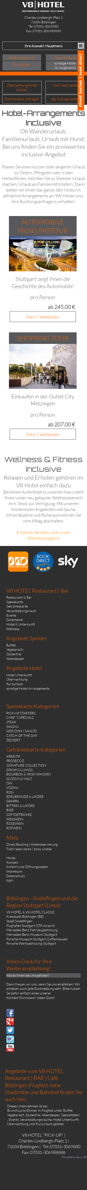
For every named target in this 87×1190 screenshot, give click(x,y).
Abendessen (15, 659)
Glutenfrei (13, 654)
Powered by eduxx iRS (74, 1157)
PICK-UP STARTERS (21, 713)
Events (11, 615)
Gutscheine (14, 620)
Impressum (14, 871)
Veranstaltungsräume (35, 1119)
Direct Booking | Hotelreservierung (32, 844)
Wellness (12, 629)
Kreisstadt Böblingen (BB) (25, 916)
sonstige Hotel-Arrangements (28, 688)
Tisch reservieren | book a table (29, 849)
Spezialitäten (70, 1115)
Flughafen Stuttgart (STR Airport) (30, 925)
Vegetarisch (14, 649)
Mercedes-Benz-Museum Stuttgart (31, 934)
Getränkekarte (17, 606)
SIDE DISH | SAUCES (21, 731)
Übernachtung (17, 679)
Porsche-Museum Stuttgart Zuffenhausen (37, 939)
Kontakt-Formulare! (21, 998)
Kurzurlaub (14, 684)
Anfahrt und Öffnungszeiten (27, 867)
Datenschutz (15, 876)
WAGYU (12, 727)
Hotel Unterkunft (19, 675)
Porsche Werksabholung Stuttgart (31, 943)
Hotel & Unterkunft (20, 624)
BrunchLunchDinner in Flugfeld (30, 1110)
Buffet (11, 645)
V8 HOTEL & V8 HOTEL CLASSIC (30, 912)
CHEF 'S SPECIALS (20, 717)
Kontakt (12, 862)
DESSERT (13, 740)
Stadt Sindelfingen (19, 921)
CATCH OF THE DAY (21, 735)
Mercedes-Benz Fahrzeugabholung (32, 930)
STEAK (11, 722)
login (9, 880)
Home (10, 858)
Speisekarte (14, 602)
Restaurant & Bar (19, 597)
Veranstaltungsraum (21, 611)
